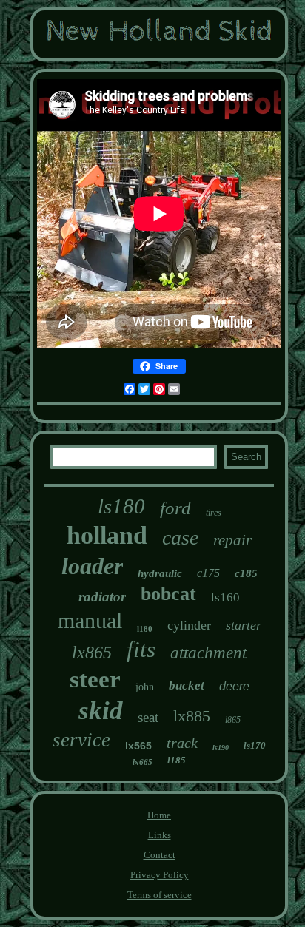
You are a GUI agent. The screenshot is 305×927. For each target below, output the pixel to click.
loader (92, 566)
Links (159, 834)
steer (95, 679)
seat (148, 717)
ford (175, 508)
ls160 (225, 597)
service (81, 740)
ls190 (220, 748)
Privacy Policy (159, 874)
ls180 (121, 506)
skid (100, 710)
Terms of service (159, 894)
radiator (102, 596)
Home (159, 814)
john (144, 686)
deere (234, 686)
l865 (233, 720)
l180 (144, 628)
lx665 (142, 762)
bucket (186, 685)
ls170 (255, 745)
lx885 (191, 716)
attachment (208, 653)
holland (107, 535)
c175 (208, 573)
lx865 (92, 652)
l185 (176, 760)
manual (90, 620)
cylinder (189, 625)
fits (141, 649)
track (182, 743)
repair (232, 540)
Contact (159, 854)
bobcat (168, 593)
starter (243, 625)
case (180, 537)
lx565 (138, 746)
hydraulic (160, 573)
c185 (246, 573)
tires (213, 513)
